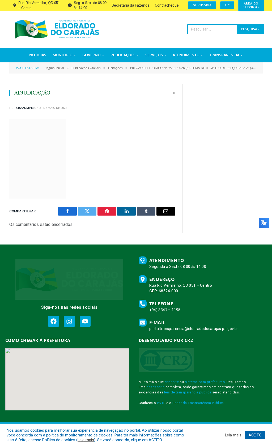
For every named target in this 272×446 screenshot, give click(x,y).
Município (63, 55)
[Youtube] (85, 321)
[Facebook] (53, 321)
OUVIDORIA (202, 5)
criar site (172, 382)
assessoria (156, 387)
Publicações (122, 55)
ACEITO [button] (255, 435)
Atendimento (186, 55)
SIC (227, 5)
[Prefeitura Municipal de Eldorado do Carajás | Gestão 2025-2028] (57, 29)
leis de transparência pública (187, 392)
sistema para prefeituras (205, 382)
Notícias (37, 55)
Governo (91, 55)
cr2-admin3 (24, 108)
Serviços (154, 55)
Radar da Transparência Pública (198, 403)
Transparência (224, 55)
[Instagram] (69, 321)
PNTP (161, 403)
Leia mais (86, 440)
